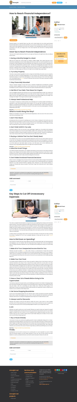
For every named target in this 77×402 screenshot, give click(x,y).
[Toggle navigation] (66, 3)
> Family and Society (14, 382)
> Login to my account (29, 382)
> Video (11, 384)
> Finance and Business (14, 375)
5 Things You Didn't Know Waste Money (22, 146)
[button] (31, 169)
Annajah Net (46, 173)
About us (56, 371)
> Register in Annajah (29, 381)
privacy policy (60, 371)
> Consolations (13, 385)
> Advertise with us (29, 374)
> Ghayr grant (13, 398)
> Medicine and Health (14, 380)
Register (59, 2)
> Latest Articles (13, 372)
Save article (57, 31)
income (22, 78)
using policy (65, 371)
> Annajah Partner (28, 376)
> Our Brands (27, 384)
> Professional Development (15, 379)
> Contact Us (27, 386)
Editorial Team (61, 24)
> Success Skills (13, 374)
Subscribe (61, 61)
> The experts (13, 387)
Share (65, 37)
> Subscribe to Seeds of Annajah (29, 379)
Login (54, 2)
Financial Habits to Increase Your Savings (22, 109)
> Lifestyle (12, 377)
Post (11, 190)
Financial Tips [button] (13, 40)
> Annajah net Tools (14, 390)
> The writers (12, 389)
